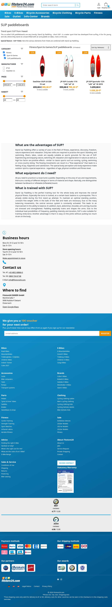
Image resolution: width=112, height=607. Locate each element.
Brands (45, 16)
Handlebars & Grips (8, 410)
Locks (3, 376)
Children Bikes (6, 360)
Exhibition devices (64, 421)
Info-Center (31, 16)
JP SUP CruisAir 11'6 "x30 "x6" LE (68, 82)
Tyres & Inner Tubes (8, 401)
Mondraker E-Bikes (64, 385)
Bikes (8, 12)
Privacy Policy (47, 586)
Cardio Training (7, 421)
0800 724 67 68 (15, 276)
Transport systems (8, 388)
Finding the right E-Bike (10, 443)
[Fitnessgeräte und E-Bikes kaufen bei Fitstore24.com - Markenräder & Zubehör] (17, 5)
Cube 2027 (5, 365)
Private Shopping (63, 451)
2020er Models (62, 424)
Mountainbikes (6, 354)
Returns (4, 471)
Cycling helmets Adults (65, 407)
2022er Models (62, 429)
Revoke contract (66, 463)
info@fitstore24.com (17, 280)
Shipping (4, 468)
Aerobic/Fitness (7, 432)
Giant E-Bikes (62, 388)
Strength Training (7, 424)
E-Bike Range (6, 454)
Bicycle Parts (83, 12)
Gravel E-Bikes (62, 354)
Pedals (3, 398)
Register (105, 333)
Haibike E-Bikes (62, 382)
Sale (7, 16)
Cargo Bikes (61, 363)
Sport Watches (6, 426)
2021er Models (62, 426)
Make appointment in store (14, 258)
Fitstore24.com (58, 592)
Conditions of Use (7, 465)
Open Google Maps (11, 307)
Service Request (63, 449)
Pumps (3, 385)
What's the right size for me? (11, 449)
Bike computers (7, 379)
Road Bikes (5, 351)
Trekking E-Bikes (63, 357)
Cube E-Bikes (62, 376)
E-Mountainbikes (63, 351)
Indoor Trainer (6, 363)
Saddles (4, 404)
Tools (3, 382)
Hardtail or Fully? (7, 446)
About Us (60, 443)
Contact (60, 454)
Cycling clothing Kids (65, 404)
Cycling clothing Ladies (65, 398)
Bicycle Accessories (37, 12)
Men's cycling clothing (65, 401)
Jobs (58, 446)
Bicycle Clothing (62, 12)
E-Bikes (18, 12)
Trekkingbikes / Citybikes (10, 357)
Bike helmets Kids (63, 410)
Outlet (17, 16)
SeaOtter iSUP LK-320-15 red (42, 82)
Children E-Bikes (63, 360)
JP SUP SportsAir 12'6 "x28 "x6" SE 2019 (95, 82)
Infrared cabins (7, 429)
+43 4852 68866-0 (16, 272)
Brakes (3, 407)
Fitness (98, 12)
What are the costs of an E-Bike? (13, 451)
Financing (5, 474)
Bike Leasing (5, 477)
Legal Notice (26, 586)
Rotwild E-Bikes (62, 379)
